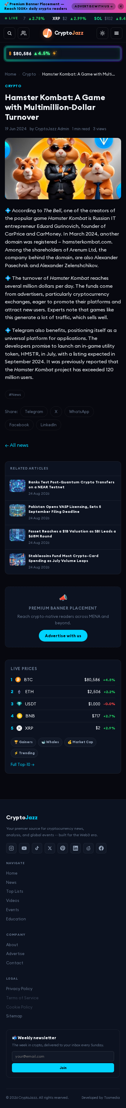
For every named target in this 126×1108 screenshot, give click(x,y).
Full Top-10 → (23, 764)
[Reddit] (88, 848)
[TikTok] (37, 848)
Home (10, 74)
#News (15, 394)
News (11, 882)
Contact (14, 962)
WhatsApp (79, 411)
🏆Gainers (23, 742)
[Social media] (23, 33)
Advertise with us (63, 635)
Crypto (29, 74)
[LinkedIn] (75, 848)
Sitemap (14, 1015)
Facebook (19, 424)
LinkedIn (49, 424)
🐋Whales (50, 742)
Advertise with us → (94, 6)
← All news (16, 445)
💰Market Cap (80, 742)
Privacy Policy (19, 988)
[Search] (9, 33)
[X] (50, 848)
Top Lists (14, 891)
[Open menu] (116, 33)
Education (16, 918)
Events (12, 909)
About (12, 944)
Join (63, 1068)
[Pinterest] (62, 848)
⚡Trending (24, 753)
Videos (12, 900)
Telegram (34, 411)
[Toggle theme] (102, 33)
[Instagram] (11, 848)
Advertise (15, 953)
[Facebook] (101, 848)
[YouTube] (24, 848)
